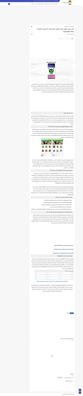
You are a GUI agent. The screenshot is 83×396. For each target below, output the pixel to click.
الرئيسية (71, 26)
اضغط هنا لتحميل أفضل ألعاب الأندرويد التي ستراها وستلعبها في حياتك (52, 281)
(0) (31, 34)
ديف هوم (63, 394)
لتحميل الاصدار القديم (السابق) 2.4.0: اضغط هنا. (63, 253)
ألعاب (65, 26)
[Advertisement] (41, 15)
